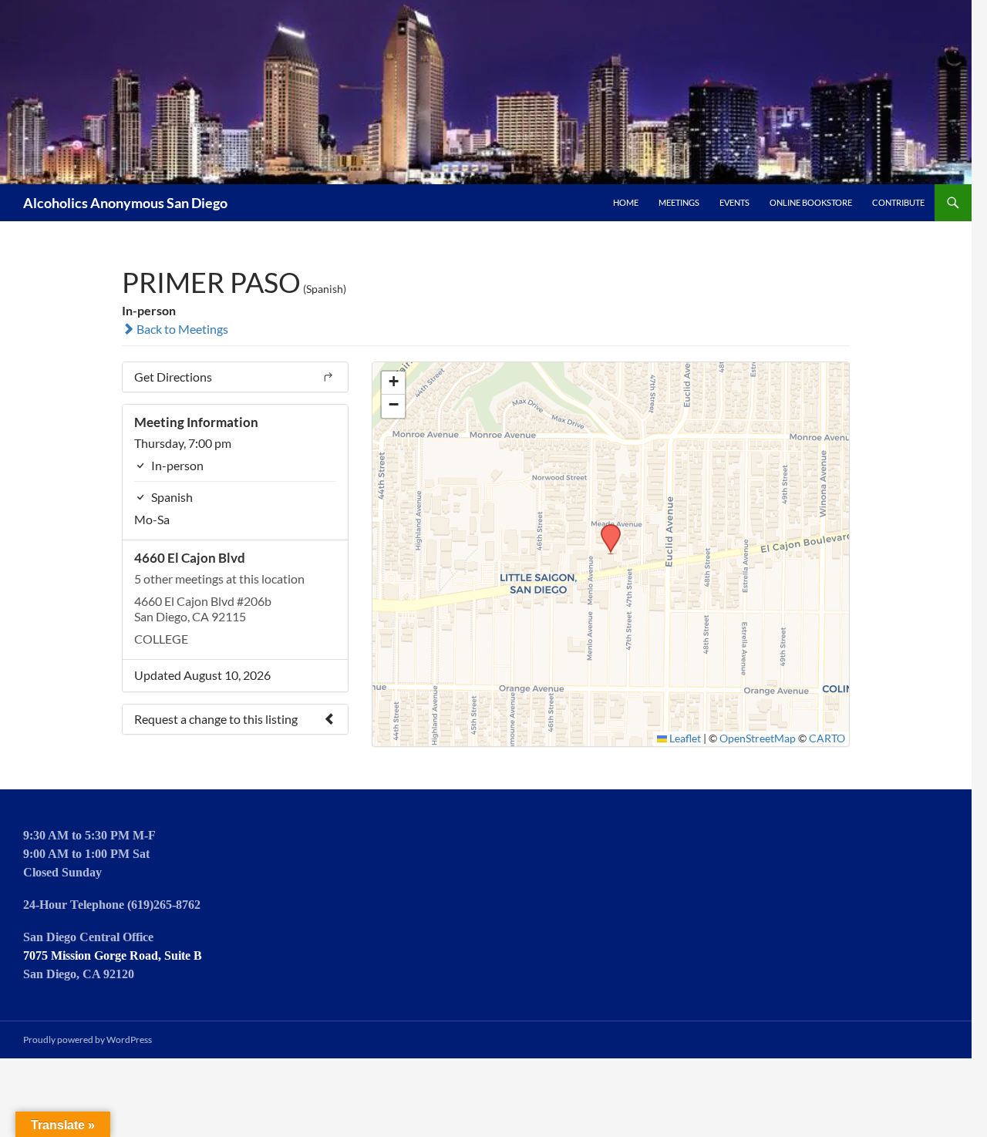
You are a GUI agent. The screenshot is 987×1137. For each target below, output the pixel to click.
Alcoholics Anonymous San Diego (125, 202)
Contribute (898, 202)
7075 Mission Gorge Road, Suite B (112, 955)
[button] (605, 528)
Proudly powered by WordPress (87, 1039)
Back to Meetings (181, 328)
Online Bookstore (811, 202)
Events (734, 202)
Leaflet (684, 738)
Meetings (679, 202)
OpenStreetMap (757, 738)
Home (625, 202)
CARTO (827, 738)
